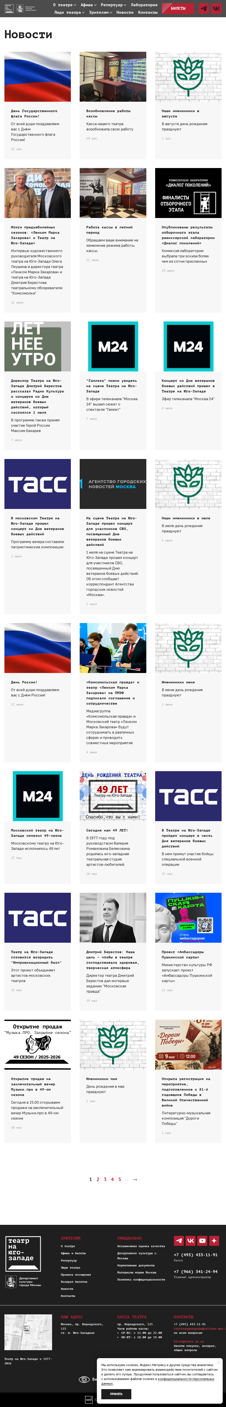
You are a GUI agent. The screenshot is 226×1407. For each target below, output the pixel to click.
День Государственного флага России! (34, 113)
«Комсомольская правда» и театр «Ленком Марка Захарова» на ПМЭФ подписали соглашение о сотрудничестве (112, 692)
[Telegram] (204, 8)
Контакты (68, 1296)
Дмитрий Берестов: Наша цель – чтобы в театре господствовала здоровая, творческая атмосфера (112, 960)
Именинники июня (178, 682)
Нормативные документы (135, 1265)
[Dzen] (214, 1241)
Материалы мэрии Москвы (136, 1272)
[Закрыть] (218, 1362)
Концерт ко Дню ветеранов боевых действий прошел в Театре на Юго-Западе (188, 386)
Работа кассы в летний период (109, 230)
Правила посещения (76, 1274)
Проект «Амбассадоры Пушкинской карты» (183, 954)
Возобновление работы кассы (108, 113)
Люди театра (70, 1267)
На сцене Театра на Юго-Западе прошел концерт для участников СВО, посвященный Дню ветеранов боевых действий (111, 531)
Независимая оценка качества (141, 1246)
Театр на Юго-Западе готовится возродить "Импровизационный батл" (36, 957)
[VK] (216, 8)
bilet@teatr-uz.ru (189, 1341)
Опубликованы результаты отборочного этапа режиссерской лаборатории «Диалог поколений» (188, 235)
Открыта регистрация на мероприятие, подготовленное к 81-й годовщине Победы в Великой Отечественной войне (186, 1092)
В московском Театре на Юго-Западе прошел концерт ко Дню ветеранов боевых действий (37, 526)
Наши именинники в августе (180, 113)
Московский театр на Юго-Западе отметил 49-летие (37, 833)
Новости (67, 1288)
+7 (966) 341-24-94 (196, 1271)
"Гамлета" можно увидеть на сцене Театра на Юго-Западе (111, 386)
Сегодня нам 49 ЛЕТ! (107, 830)
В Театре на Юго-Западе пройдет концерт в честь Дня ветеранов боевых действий (187, 838)
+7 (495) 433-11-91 (196, 1255)
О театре (68, 1246)
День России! (24, 682)
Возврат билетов (74, 1281)
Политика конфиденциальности (141, 1279)
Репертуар (69, 1260)
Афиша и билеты (73, 1253)
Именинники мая (101, 1079)
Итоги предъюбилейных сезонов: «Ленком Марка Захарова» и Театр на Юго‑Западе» (35, 235)
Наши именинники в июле (186, 518)
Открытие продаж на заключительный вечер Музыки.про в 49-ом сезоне (33, 1087)
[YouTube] (202, 1241)
